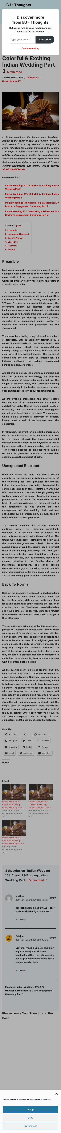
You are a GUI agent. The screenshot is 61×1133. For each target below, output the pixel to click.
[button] (56, 1093)
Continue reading (30, 48)
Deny (30, 1117)
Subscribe (45, 39)
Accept (30, 1109)
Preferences (30, 1126)
